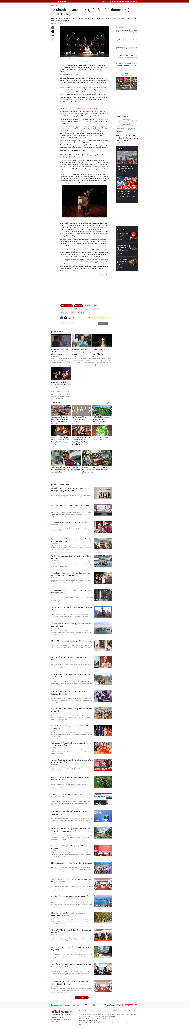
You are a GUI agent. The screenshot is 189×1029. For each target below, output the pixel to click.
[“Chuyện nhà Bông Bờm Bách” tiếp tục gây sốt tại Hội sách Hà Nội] (82, 340)
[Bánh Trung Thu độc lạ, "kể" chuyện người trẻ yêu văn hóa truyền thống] (103, 765)
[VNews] (136, 1005)
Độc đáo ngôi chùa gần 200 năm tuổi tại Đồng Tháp (126, 40)
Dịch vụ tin (120, 1010)
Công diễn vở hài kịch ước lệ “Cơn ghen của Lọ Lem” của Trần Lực (61, 384)
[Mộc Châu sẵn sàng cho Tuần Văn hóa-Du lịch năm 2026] (103, 868)
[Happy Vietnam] (86, 1005)
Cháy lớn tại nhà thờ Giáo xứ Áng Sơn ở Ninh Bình (122, 234)
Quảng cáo (127, 1010)
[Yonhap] (97, 1005)
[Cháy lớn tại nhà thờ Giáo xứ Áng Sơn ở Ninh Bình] (133, 236)
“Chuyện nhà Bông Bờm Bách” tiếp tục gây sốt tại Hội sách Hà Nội (81, 351)
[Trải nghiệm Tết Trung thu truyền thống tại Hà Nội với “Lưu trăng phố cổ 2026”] (103, 748)
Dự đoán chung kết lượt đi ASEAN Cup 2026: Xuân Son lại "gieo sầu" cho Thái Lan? (126, 195)
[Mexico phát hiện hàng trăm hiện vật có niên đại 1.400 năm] (103, 662)
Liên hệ (134, 1010)
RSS (99, 1010)
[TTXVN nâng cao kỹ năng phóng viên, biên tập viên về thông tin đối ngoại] (103, 986)
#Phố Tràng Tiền (78, 309)
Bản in (52, 35)
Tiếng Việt (105, 1)
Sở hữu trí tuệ (82, 1010)
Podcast (122, 230)
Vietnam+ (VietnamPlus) (63, 1)
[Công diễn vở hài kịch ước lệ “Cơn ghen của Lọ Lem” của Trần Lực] (61, 373)
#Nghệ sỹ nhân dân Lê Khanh (92, 309)
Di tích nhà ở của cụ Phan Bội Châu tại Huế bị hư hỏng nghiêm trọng (71, 591)
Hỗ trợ (103, 1010)
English (109, 1)
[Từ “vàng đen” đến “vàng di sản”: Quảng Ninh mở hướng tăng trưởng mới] (103, 628)
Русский (127, 1)
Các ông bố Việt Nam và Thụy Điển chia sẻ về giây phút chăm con (60, 351)
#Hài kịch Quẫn (78, 305)
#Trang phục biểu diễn (66, 305)
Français (114, 1)
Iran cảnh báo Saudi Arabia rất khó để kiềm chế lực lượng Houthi (122, 261)
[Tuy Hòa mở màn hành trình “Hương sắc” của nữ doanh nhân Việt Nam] (103, 561)
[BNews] (61, 1005)
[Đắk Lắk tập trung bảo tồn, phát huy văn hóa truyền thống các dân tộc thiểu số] (103, 696)
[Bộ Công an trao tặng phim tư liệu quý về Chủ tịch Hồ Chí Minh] (103, 850)
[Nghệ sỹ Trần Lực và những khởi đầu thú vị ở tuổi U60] (78, 108)
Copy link (52, 39)
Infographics (123, 116)
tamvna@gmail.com (113, 1016)
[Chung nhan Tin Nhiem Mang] (129, 1014)
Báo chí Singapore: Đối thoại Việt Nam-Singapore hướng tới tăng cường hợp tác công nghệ (71, 489)
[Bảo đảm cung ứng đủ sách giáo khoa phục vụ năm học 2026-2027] (127, 126)
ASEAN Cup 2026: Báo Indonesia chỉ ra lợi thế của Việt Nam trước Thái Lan (71, 795)
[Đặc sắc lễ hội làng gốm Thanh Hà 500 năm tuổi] (103, 527)
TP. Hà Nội (81, 312)
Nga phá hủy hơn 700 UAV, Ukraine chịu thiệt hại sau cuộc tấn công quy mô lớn (122, 248)
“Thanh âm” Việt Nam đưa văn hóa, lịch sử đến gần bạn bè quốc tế (71, 931)
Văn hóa (54, 5)
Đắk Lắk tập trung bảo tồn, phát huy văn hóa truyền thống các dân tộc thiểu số (69, 692)
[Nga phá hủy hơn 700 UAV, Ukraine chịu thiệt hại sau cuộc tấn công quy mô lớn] (133, 248)
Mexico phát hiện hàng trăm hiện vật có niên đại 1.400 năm (71, 658)
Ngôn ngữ (108, 1010)
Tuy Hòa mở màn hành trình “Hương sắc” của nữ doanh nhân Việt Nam (71, 557)
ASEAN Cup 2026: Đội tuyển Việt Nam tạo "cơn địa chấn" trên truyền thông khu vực (127, 56)
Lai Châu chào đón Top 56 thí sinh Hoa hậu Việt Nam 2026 (70, 506)
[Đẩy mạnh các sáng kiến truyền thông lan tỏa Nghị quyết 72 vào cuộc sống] (103, 816)
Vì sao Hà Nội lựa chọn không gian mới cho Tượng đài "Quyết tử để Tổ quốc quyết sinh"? (70, 829)
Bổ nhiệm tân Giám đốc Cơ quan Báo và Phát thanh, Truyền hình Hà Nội (126, 48)
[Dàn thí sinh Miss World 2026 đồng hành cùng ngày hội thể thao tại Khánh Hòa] (103, 578)
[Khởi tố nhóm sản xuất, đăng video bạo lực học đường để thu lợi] (127, 157)
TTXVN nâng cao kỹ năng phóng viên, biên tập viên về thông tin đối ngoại (70, 982)
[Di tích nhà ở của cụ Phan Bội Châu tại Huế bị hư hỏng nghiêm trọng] (103, 595)
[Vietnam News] (109, 1005)
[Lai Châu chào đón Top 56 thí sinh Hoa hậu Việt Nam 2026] (103, 510)
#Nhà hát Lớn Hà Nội (66, 309)
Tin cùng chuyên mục (61, 485)
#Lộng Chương (64, 312)
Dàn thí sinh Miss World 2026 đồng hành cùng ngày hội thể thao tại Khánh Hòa (71, 574)
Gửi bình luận (102, 323)
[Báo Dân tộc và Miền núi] (53, 1005)
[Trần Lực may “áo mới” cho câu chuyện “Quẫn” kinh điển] (102, 340)
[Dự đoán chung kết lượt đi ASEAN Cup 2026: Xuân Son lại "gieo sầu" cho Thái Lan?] (127, 183)
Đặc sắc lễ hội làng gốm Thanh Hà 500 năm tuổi (74, 522)
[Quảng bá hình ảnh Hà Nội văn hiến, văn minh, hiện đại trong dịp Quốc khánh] (103, 543)
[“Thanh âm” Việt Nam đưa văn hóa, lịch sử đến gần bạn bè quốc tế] (103, 935)
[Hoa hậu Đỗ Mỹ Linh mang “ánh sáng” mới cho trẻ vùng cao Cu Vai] (103, 713)
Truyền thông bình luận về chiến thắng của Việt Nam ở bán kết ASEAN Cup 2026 (126, 31)
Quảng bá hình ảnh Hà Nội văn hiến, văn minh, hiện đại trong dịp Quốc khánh (71, 540)
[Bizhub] (67, 1005)
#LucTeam (95, 305)
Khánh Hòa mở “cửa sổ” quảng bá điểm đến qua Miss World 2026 (70, 727)
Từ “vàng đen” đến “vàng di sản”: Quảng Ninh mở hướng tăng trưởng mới (71, 625)
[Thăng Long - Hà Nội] (131, 1)
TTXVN (114, 1010)
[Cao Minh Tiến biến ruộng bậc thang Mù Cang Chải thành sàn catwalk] (103, 782)
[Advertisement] (84, 288)
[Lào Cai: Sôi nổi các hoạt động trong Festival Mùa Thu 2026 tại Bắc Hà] (103, 679)
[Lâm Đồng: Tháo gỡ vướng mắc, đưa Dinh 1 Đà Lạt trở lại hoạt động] (103, 952)
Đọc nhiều (121, 27)
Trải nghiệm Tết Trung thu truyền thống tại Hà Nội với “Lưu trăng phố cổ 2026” (71, 744)
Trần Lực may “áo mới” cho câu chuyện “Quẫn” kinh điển (101, 351)
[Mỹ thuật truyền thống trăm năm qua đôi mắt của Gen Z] (103, 645)
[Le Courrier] (119, 1005)
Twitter (52, 31)
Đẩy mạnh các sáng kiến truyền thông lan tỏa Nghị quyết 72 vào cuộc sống (71, 812)
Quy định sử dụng (92, 1010)
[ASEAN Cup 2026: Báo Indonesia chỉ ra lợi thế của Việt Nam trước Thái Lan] (103, 799)
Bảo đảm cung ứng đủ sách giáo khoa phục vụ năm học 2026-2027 (127, 138)
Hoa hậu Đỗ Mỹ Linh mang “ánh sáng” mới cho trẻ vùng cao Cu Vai (71, 709)
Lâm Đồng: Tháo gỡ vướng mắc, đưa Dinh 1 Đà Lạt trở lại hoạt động (71, 948)
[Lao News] (74, 1005)
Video (121, 148)
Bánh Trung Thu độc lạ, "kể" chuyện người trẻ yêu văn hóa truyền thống (72, 761)
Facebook (52, 27)
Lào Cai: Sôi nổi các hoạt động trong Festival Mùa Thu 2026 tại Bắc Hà (70, 675)
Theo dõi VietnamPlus (94, 318)
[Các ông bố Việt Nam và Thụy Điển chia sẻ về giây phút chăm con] (61, 340)
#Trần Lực (87, 305)
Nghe (121, 239)
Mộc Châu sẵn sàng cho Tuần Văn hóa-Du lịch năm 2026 (71, 863)
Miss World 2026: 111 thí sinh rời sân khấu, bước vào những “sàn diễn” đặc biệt (69, 914)
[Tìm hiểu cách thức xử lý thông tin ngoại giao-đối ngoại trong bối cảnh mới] (103, 884)
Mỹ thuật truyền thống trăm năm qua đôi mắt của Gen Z (71, 641)
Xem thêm (81, 997)
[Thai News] (78, 1005)
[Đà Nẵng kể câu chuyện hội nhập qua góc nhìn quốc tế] (103, 901)
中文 (123, 1)
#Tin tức (73, 312)
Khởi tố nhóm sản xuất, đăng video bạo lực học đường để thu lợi (125, 168)
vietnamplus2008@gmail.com (90, 1020)
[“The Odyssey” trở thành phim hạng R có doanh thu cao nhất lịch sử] (103, 612)
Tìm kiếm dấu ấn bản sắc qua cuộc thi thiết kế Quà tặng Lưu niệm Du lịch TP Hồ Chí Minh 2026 (71, 965)
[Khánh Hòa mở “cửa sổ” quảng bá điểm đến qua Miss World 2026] (103, 730)
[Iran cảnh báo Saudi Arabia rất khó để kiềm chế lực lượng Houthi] (133, 262)
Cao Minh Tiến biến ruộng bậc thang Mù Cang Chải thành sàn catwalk (70, 778)
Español (119, 1)
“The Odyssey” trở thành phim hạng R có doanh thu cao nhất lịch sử (71, 608)
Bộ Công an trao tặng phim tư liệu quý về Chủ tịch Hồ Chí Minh (70, 847)
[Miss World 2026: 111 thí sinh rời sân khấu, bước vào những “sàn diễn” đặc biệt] (103, 917)
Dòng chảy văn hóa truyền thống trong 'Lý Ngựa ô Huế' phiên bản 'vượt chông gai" (126, 65)
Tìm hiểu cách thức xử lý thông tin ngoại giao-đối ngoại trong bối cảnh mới (71, 880)
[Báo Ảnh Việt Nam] (129, 1005)
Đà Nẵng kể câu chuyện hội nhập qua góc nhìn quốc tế (70, 896)
